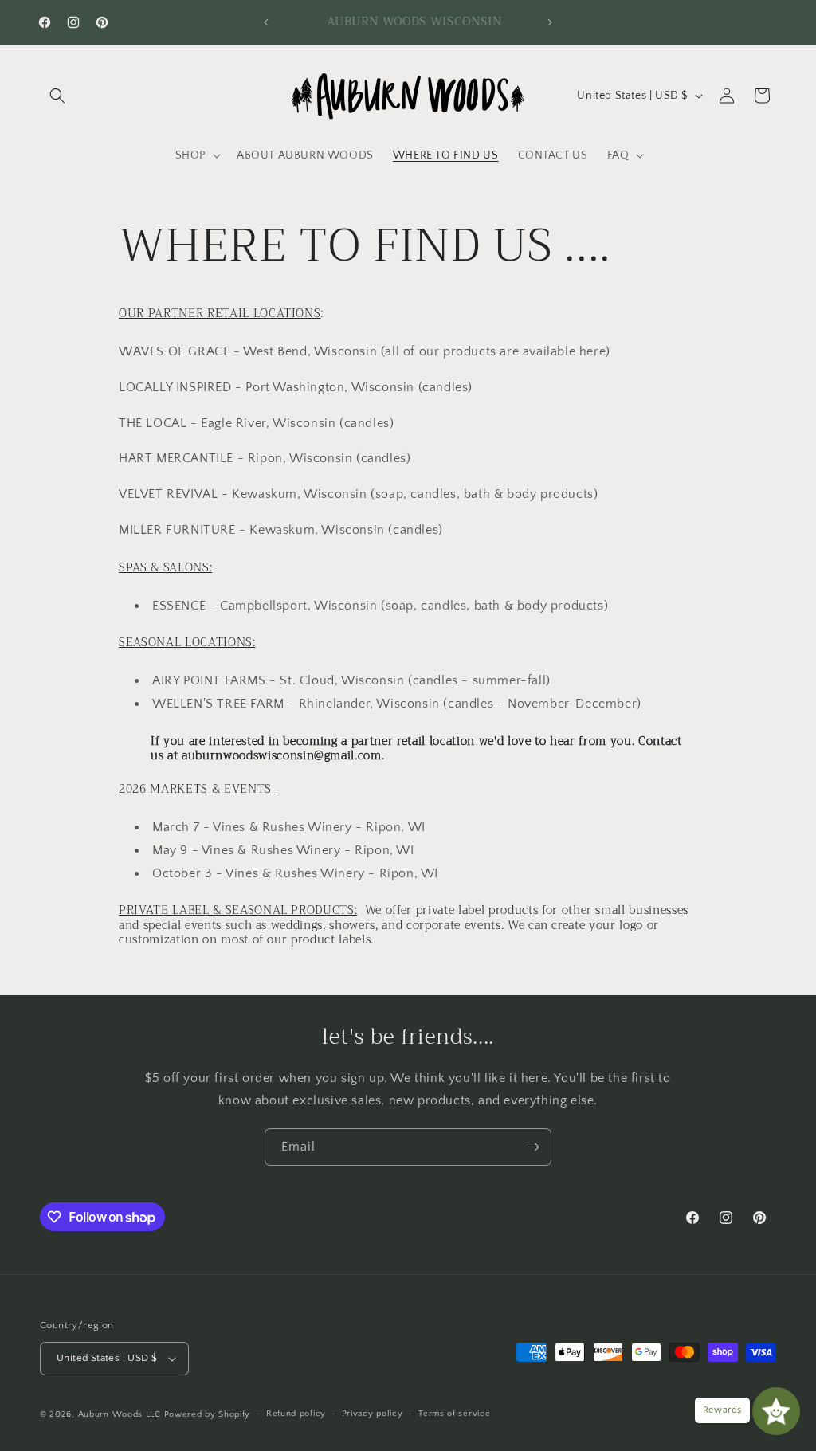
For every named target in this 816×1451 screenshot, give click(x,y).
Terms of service (454, 1413)
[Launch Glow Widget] (776, 1411)
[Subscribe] (533, 1147)
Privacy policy (372, 1413)
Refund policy (296, 1413)
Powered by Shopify (207, 1414)
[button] (57, 95)
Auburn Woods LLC (119, 1414)
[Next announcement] (549, 22)
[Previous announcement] (266, 22)
